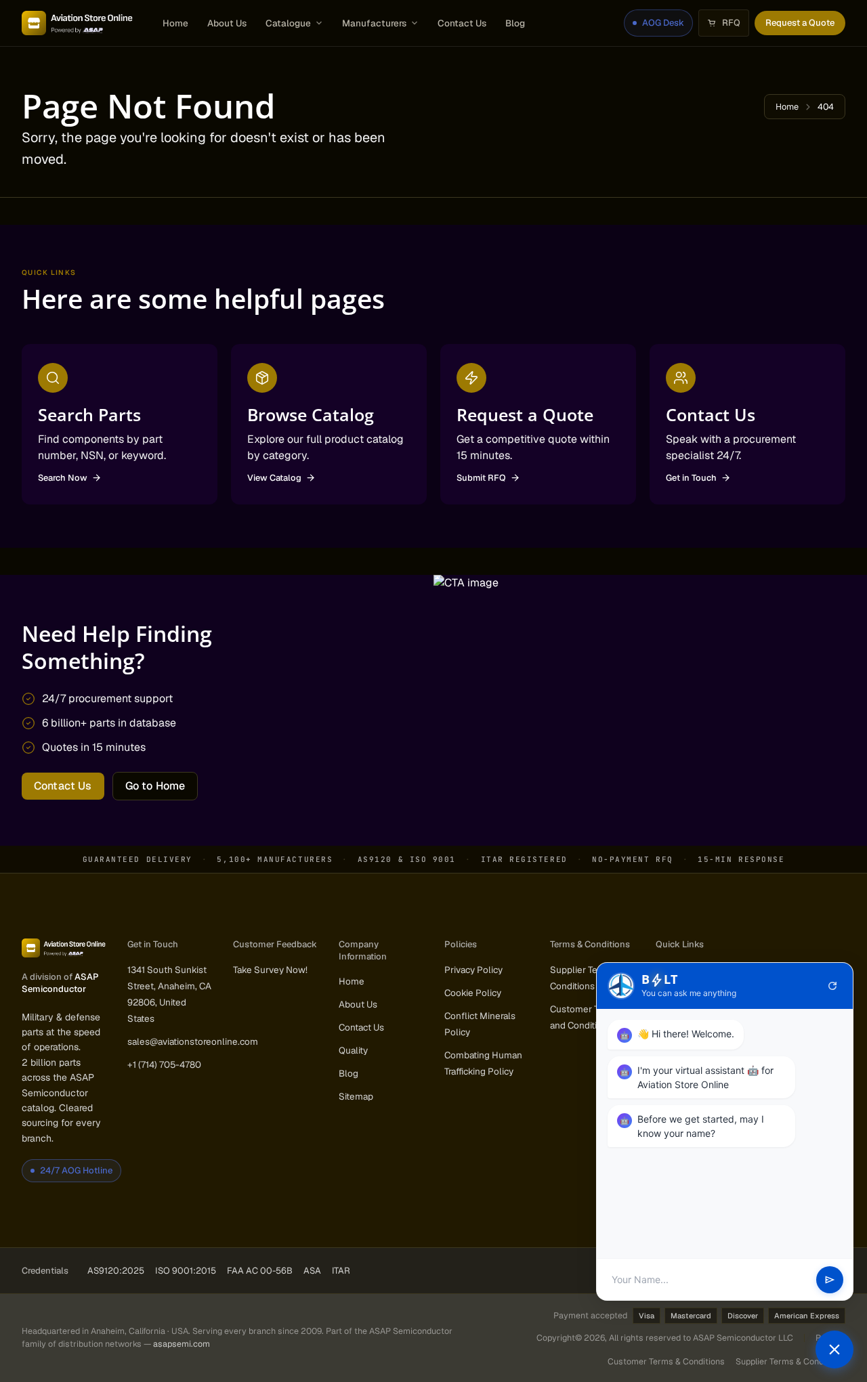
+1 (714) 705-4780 (164, 1064)
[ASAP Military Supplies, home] (77, 23)
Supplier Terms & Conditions (790, 1361)
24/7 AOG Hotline (76, 1170)
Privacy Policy (473, 970)
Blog (515, 23)
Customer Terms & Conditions (666, 1361)
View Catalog (274, 477)
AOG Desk (663, 22)
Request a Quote (799, 22)
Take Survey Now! (270, 970)
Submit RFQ (481, 477)
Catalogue (288, 23)
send (830, 1279)
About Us (227, 23)
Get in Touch (691, 477)
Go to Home (155, 786)
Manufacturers (374, 23)
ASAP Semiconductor (60, 983)
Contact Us (462, 23)
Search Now (62, 477)
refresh (832, 986)
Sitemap (356, 1096)
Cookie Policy (472, 993)
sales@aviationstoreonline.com (192, 1041)
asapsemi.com (181, 1343)
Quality (353, 1050)
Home (175, 23)
